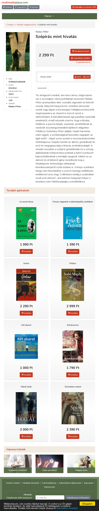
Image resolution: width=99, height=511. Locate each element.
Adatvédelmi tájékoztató (70, 483)
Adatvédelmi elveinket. (67, 508)
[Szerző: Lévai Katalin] (72, 346)
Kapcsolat (88, 483)
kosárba (27, 251)
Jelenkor (13, 88)
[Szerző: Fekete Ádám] (72, 223)
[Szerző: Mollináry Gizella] (26, 223)
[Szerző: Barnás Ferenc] (26, 408)
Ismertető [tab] (42, 88)
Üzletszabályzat (49, 483)
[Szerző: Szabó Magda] (72, 285)
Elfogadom (87, 503)
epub (78, 77)
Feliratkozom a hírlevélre (78, 497)
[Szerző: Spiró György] (72, 408)
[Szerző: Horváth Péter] (26, 285)
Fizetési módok (13, 483)
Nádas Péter (42, 31)
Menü (48, 16)
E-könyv (10, 24)
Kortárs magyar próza (26, 24)
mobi (87, 77)
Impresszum (49, 487)
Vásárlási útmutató (30, 483)
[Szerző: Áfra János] (26, 346)
